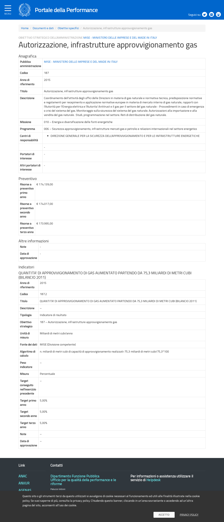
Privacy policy (189, 515)
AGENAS (25, 490)
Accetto (164, 515)
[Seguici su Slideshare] (218, 14)
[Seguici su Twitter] (204, 14)
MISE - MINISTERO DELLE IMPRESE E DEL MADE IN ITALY (120, 37)
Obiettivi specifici (68, 28)
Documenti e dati (43, 28)
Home (25, 28)
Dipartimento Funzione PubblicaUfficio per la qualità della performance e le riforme (83, 479)
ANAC (23, 476)
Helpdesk (153, 479)
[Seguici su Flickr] (211, 14)
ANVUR (24, 483)
